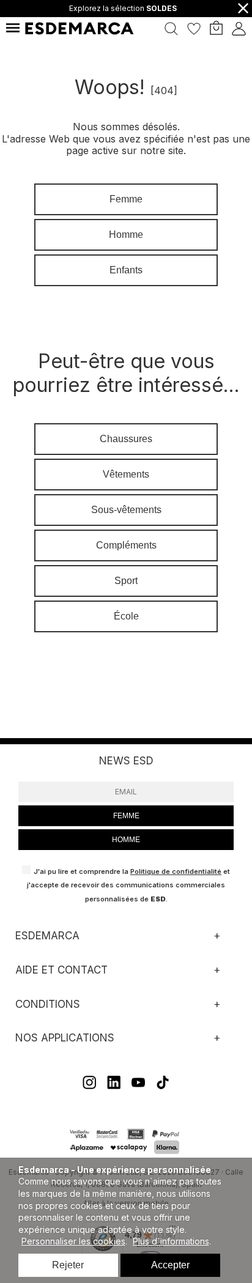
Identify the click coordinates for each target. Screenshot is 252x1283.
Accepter (170, 1265)
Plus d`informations (171, 1241)
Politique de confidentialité (175, 871)
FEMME (126, 816)
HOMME (126, 839)
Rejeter (68, 1265)
